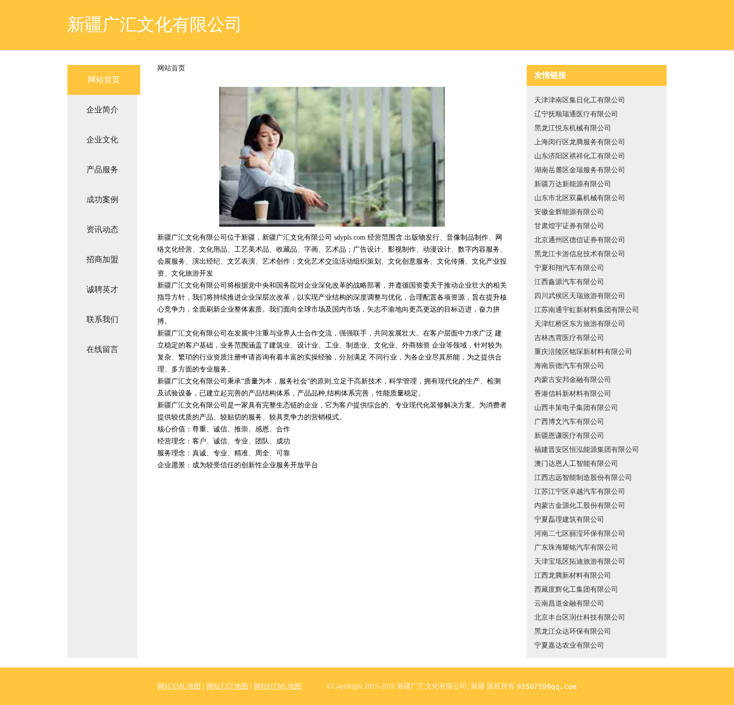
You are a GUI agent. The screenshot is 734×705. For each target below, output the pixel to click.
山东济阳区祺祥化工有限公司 (579, 156)
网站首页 (104, 79)
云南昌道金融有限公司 (569, 603)
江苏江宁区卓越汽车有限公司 (579, 491)
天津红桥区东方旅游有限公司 (579, 324)
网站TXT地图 (227, 686)
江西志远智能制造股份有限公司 (583, 477)
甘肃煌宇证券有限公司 (569, 226)
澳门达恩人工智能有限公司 (576, 463)
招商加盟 (102, 259)
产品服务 (102, 169)
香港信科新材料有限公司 (572, 393)
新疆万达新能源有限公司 (572, 184)
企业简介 (102, 109)
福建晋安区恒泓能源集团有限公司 (586, 449)
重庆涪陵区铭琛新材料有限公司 (583, 351)
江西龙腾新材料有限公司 (572, 575)
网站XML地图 (179, 686)
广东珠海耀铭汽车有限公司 (576, 547)
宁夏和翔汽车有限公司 (569, 268)
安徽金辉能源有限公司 (569, 212)
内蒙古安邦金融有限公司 (572, 379)
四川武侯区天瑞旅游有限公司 (579, 296)
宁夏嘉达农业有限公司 (569, 645)
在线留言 (102, 349)
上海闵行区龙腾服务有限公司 (579, 142)
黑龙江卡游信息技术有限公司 (579, 254)
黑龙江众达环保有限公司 (572, 631)
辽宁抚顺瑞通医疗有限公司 (576, 114)
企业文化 (102, 139)
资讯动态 (102, 229)
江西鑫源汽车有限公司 (569, 282)
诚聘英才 (102, 289)
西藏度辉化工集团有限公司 (576, 589)
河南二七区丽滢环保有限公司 (579, 533)
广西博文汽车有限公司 (569, 421)
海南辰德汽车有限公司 (569, 365)
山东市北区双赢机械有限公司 (579, 198)
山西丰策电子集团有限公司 (576, 407)
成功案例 (102, 199)
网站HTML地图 (278, 686)
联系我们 (102, 319)
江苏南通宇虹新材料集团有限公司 (586, 310)
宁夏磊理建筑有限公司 (569, 519)
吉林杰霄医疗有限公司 (569, 338)
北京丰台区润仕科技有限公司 (579, 617)
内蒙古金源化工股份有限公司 (579, 505)
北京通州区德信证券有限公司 (579, 240)
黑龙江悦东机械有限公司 (572, 128)
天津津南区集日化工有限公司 (579, 100)
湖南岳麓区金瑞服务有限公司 (579, 170)
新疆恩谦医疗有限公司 (569, 435)
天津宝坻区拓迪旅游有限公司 (579, 561)
